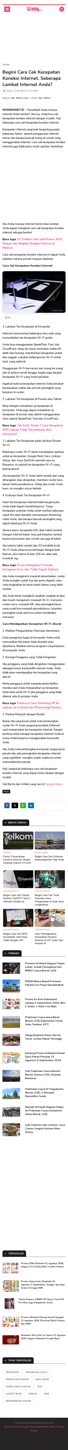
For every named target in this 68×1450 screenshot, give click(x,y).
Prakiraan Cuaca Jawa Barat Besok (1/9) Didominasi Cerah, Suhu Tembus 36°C (44, 1020)
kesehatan (12, 1372)
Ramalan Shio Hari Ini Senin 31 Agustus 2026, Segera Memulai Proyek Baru (43, 1337)
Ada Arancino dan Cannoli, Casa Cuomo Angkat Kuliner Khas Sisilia (45, 1128)
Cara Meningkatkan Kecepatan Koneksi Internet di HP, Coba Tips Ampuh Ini (49, 938)
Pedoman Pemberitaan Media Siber (37, 1426)
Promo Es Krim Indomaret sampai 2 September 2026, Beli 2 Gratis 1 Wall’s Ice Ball (45, 1003)
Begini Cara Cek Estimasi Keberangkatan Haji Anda (49, 858)
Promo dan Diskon (17, 1379)
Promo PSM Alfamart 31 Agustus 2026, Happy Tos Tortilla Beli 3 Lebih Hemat (42, 1265)
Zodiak (33, 1393)
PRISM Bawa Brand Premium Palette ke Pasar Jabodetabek (44, 983)
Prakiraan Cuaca (36, 1372)
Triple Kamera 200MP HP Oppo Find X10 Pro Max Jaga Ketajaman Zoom (41, 1301)
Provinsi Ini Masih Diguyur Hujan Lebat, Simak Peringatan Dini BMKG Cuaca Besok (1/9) (45, 967)
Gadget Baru (14, 1393)
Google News (53, 784)
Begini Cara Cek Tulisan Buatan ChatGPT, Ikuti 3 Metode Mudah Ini (16, 898)
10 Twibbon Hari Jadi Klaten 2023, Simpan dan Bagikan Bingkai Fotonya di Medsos (32, 243)
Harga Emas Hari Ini (18, 1386)
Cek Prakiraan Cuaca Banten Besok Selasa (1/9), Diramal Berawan (43, 1074)
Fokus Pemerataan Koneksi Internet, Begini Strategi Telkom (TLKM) (17, 860)
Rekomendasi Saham (18, 1401)
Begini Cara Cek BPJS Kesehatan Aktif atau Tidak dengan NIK (15, 937)
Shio (46, 1393)
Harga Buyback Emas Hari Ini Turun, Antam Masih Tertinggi (43, 1037)
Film (39, 1386)
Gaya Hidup (42, 1379)
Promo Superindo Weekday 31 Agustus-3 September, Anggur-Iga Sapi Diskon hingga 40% (43, 1284)
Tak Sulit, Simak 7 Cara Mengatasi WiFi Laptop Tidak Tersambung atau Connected (32, 430)
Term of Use (10, 1426)
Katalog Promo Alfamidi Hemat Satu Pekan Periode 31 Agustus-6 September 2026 (45, 1056)
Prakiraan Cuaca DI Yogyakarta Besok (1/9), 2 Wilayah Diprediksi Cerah (44, 1092)
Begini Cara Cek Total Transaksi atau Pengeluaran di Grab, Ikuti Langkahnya (49, 899)
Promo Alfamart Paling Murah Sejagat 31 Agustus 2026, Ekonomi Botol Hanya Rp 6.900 (43, 1320)
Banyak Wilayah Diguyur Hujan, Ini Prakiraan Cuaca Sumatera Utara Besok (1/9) (44, 1110)
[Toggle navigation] (7, 9)
